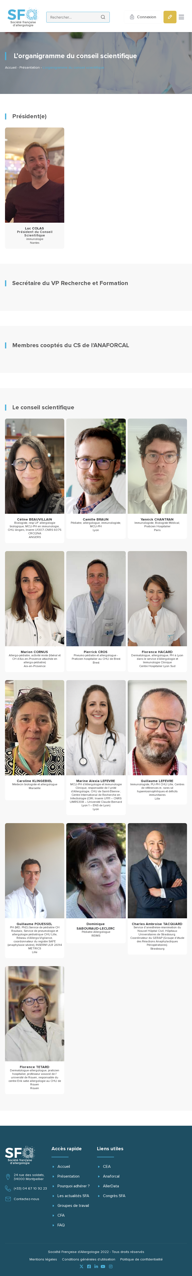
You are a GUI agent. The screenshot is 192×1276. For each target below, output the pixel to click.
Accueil (10, 67)
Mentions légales (43, 1259)
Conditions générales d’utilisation (88, 1259)
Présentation (30, 67)
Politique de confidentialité (141, 1259)
